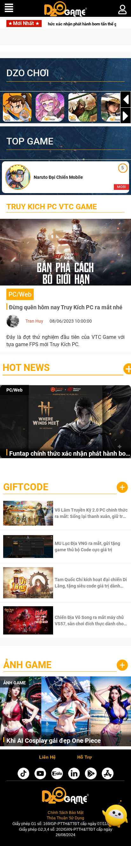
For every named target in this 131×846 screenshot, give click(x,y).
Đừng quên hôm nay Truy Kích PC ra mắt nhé (65, 307)
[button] (125, 116)
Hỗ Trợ (84, 757)
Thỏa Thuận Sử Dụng (65, 818)
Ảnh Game (27, 664)
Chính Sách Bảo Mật (65, 812)
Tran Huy (34, 321)
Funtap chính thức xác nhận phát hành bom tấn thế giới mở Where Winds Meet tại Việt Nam (70, 454)
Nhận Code (90, 513)
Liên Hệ (47, 757)
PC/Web (14, 390)
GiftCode (25, 487)
